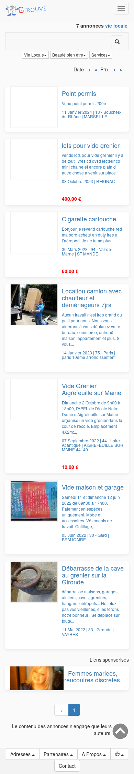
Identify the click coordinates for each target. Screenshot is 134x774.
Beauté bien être (67, 55)
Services (99, 55)
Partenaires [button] (57, 754)
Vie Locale (34, 55)
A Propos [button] (92, 754)
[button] (119, 754)
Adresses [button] (21, 754)
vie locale (116, 25)
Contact (67, 765)
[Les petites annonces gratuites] (26, 8)
